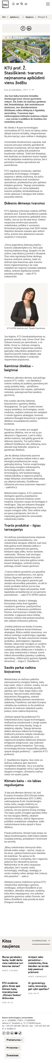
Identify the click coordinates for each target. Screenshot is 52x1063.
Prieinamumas (13, 1039)
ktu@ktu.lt (11, 1029)
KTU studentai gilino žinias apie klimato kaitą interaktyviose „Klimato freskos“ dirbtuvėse (11, 990)
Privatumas (12, 1047)
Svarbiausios (39, 941)
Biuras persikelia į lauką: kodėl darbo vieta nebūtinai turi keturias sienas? (12, 961)
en (17, 3)
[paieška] (21, 3)
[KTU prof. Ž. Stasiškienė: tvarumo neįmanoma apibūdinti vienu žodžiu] (26, 49)
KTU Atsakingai (13, 90)
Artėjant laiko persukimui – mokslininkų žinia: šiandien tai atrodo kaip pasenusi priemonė (38, 964)
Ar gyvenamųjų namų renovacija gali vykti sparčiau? (38, 986)
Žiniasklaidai (12, 1055)
